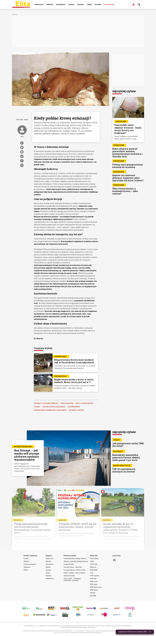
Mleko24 (49, 4)
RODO (26, 570)
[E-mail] (22, 156)
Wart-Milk (93, 596)
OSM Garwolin (94, 575)
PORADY (37, 407)
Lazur (91, 573)
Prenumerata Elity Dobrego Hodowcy (75, 558)
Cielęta (89, 4)
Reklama (26, 561)
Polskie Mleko (94, 558)
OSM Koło (93, 578)
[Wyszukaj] (139, 4)
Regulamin (27, 567)
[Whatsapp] (22, 161)
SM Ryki (92, 593)
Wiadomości (39, 4)
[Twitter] (22, 147)
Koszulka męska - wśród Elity (73, 567)
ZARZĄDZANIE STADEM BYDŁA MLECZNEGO (50, 410)
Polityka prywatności (30, 564)
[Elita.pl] (21, 4)
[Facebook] (22, 143)
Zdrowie (71, 4)
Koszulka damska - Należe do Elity (74, 570)
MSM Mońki (93, 570)
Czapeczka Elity (69, 564)
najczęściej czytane (124, 91)
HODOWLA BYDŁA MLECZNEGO (54, 407)
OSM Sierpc (94, 584)
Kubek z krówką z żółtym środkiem (74, 573)
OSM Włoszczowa (95, 587)
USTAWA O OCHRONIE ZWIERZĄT (46, 403)
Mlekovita (93, 567)
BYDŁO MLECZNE (67, 403)
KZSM (92, 561)
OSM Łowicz (94, 581)
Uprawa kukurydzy (69, 575)
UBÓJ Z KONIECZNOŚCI (84, 403)
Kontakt (26, 558)
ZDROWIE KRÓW (74, 407)
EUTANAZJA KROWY (76, 410)
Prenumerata (109, 4)
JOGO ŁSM (93, 564)
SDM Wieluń (94, 590)
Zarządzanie (60, 4)
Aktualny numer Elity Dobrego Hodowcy (76, 561)
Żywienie (80, 4)
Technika (98, 4)
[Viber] (22, 165)
